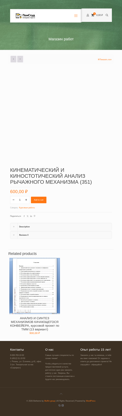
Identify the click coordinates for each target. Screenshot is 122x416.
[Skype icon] (59, 405)
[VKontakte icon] (62, 405)
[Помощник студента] (25, 15)
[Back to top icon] (61, 394)
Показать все (105, 59)
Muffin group (49, 401)
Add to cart (38, 200)
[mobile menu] (75, 15)
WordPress (91, 401)
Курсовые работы (27, 208)
